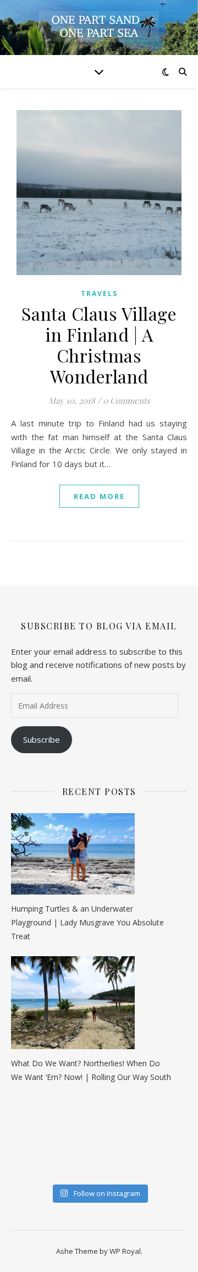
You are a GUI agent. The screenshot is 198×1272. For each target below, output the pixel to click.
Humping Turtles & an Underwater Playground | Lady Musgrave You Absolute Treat (87, 922)
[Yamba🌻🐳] (81, 1168)
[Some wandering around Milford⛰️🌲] (81, 1116)
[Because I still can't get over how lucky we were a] (141, 1116)
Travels (99, 293)
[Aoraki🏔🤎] (20, 1116)
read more (99, 496)
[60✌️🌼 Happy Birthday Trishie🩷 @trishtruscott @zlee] (81, 1151)
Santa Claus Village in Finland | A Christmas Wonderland (99, 344)
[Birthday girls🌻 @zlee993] (20, 1168)
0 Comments (126, 400)
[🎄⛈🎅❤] (141, 1151)
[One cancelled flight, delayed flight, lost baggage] (20, 1151)
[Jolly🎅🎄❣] (141, 1168)
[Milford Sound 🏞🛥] (20, 1134)
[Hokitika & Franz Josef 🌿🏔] (141, 1134)
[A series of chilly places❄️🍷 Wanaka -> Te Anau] (81, 1134)
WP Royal (125, 1251)
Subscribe (41, 739)
